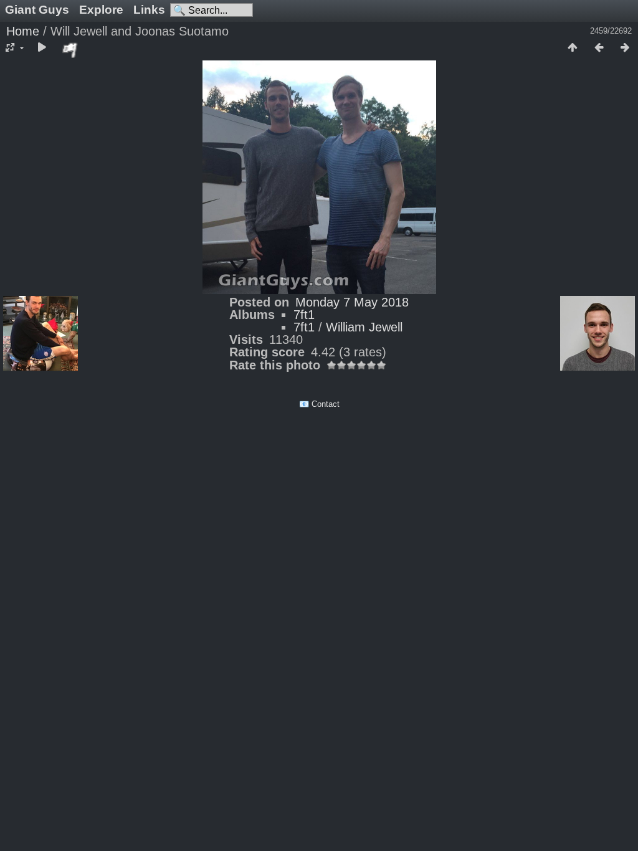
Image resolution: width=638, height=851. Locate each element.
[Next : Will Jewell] (625, 48)
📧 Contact (319, 404)
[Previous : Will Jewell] (599, 48)
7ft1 (304, 314)
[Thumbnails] (572, 48)
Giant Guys (37, 9)
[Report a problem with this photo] (70, 50)
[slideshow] (42, 48)
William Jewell (364, 327)
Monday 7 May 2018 (352, 302)
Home (22, 31)
